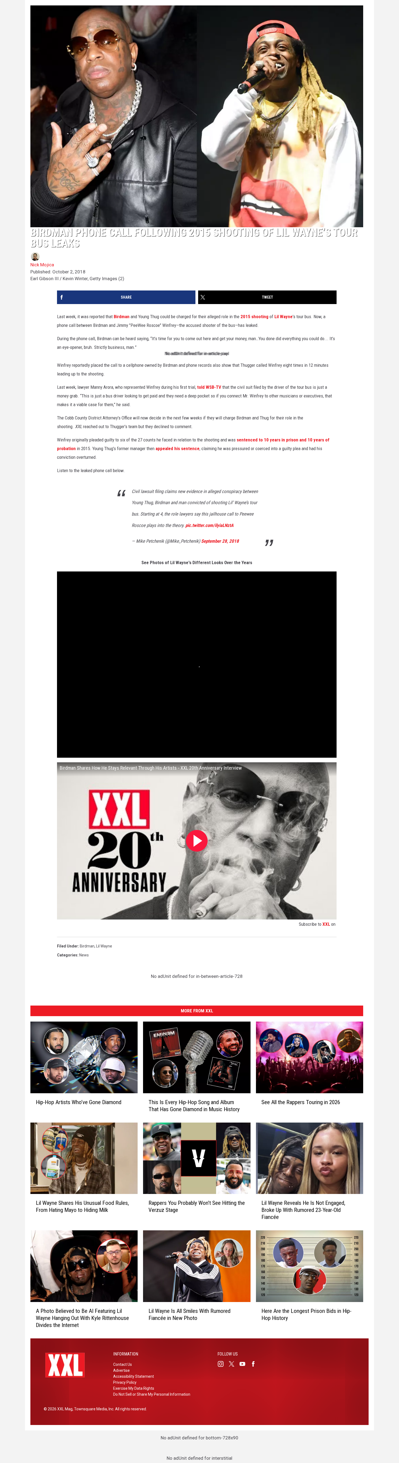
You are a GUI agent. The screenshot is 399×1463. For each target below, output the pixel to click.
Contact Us (122, 1364)
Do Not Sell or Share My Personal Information (151, 1394)
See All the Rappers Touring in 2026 (300, 1102)
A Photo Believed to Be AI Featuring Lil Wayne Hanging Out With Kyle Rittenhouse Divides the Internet (82, 1318)
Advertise (121, 1370)
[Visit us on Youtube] (244, 1364)
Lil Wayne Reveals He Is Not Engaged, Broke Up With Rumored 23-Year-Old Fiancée (303, 1210)
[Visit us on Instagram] (222, 1364)
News (84, 955)
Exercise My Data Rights (133, 1388)
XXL (326, 924)
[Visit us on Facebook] (255, 1364)
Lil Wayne (283, 316)
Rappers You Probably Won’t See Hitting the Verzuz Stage (196, 1206)
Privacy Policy (125, 1382)
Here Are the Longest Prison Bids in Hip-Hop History (306, 1314)
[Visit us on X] (233, 1364)
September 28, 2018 (220, 541)
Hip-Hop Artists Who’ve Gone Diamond (78, 1102)
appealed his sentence (177, 448)
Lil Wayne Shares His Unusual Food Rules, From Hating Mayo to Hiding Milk (82, 1206)
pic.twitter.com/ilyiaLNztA (209, 525)
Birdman (121, 316)
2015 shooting (254, 316)
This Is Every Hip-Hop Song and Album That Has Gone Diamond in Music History (194, 1106)
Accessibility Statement (133, 1376)
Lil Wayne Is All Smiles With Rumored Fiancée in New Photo (189, 1314)
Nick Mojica (42, 264)
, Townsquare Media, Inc (92, 1409)
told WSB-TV (209, 387)
